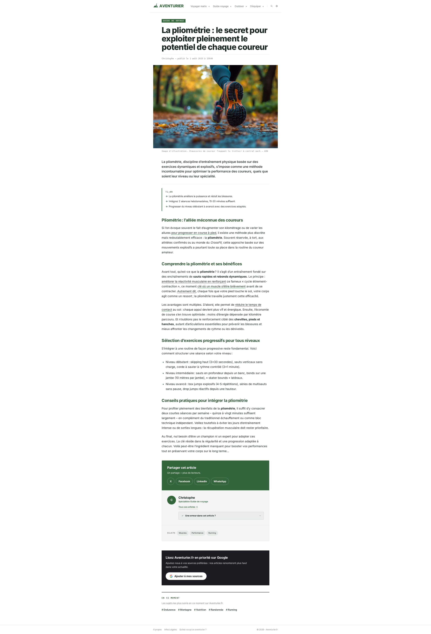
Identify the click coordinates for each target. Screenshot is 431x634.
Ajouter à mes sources (188, 576)
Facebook (184, 481)
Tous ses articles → (188, 507)
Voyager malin (199, 6)
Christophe (168, 58)
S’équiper (255, 6)
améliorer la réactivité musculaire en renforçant (194, 281)
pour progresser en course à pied (193, 232)
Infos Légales (170, 629)
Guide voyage (220, 6)
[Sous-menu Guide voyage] (231, 6)
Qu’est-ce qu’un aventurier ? (192, 629)
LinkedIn (202, 481)
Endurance (169, 609)
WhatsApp (220, 481)
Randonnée (217, 609)
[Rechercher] (271, 6)
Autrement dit (186, 291)
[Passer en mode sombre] (276, 6)
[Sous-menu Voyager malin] (209, 6)
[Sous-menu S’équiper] (263, 6)
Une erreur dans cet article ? (200, 515)
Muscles (183, 533)
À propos (157, 629)
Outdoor (239, 6)
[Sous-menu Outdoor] (246, 6)
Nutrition (201, 609)
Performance (197, 533)
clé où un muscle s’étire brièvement (221, 286)
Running (212, 533)
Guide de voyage (173, 21)
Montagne (185, 609)
